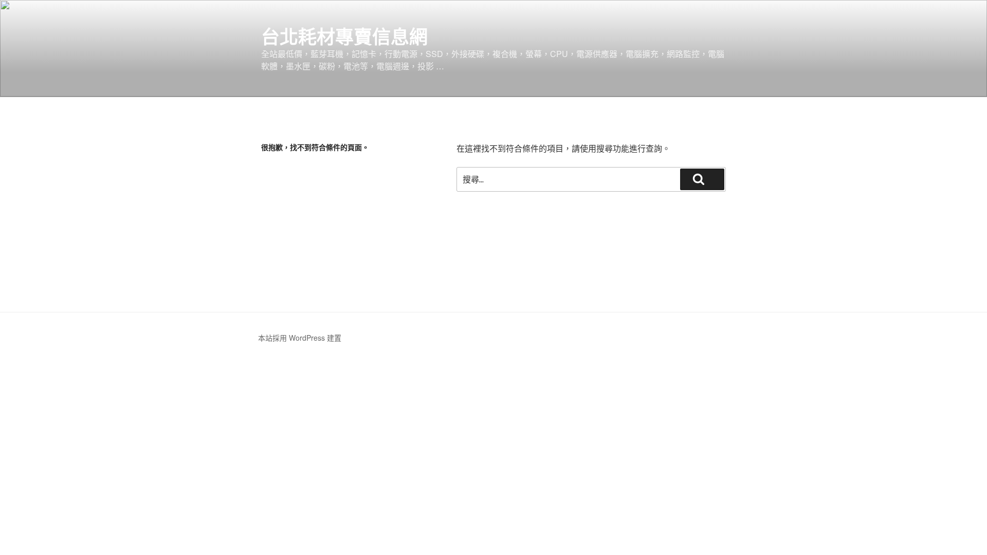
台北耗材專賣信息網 (344, 36)
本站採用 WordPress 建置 (299, 337)
